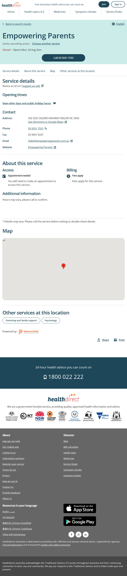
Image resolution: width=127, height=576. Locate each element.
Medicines (60, 11)
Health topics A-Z (34, 11)
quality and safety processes (55, 544)
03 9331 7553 (35, 128)
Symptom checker (85, 11)
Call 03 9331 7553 (64, 58)
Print (122, 340)
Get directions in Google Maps (46, 122)
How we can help (11, 441)
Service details (10, 71)
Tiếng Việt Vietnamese (13, 534)
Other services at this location (77, 71)
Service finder (114, 11)
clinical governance (12, 544)
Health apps (70, 452)
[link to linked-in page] (86, 534)
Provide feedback (11, 492)
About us (7, 498)
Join (104, 4)
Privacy (6, 475)
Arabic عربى (8, 511)
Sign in (118, 4)
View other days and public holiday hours (26, 103)
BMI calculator (71, 446)
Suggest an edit (31, 86)
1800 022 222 (65, 376)
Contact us (7, 487)
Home (11, 11)
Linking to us (9, 452)
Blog (66, 441)
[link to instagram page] (78, 534)
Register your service (13, 464)
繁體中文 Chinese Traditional (17, 528)
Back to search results (18, 24)
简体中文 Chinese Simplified (16, 523)
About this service (34, 71)
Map (52, 71)
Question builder (72, 475)
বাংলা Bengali (8, 517)
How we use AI (10, 481)
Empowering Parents (40, 147)
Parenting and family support (21, 320)
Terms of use (9, 469)
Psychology (51, 320)
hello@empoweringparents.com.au (48, 141)
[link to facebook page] (71, 534)
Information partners (13, 458)
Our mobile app (10, 446)
